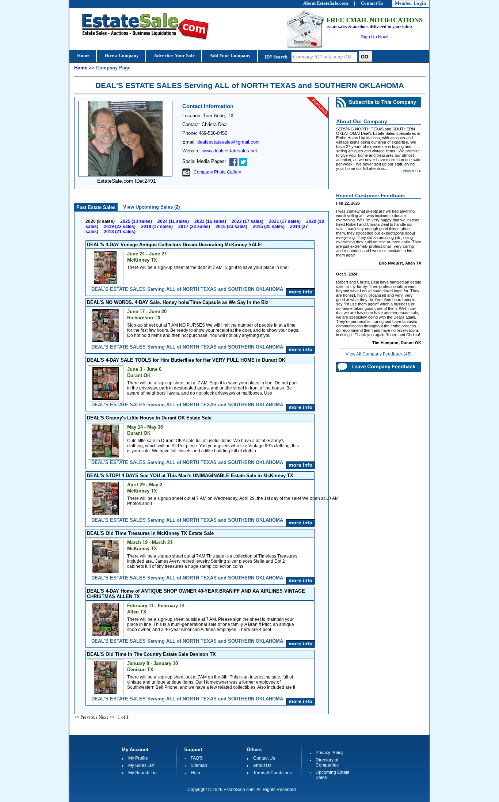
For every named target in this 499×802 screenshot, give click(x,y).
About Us (262, 765)
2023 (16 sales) (210, 221)
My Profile (138, 758)
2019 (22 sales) (120, 226)
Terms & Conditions (272, 772)
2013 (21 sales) (120, 231)
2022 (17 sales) (247, 221)
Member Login (410, 3)
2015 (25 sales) (269, 226)
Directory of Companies (327, 762)
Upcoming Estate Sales (333, 775)
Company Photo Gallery (215, 172)
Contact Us (264, 758)
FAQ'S (197, 758)
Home (82, 55)
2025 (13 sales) (136, 221)
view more (412, 170)
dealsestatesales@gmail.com (228, 142)
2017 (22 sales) (194, 226)
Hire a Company (121, 55)
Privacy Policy (329, 752)
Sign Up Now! (374, 36)
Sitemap (199, 765)
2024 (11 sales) (173, 221)
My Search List (142, 772)
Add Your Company (230, 55)
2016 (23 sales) (231, 226)
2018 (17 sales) (157, 226)
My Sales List (141, 765)
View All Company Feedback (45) (379, 354)
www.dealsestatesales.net (229, 150)
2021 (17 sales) (285, 221)
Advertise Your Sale (174, 55)
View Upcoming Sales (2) (151, 207)
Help (195, 772)
